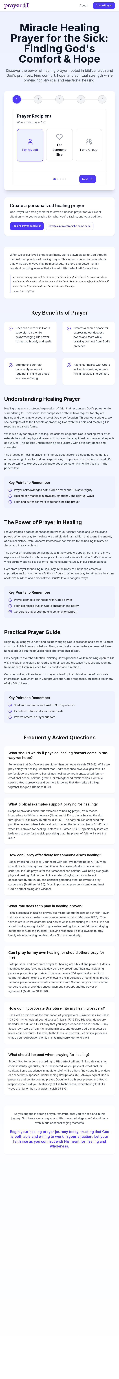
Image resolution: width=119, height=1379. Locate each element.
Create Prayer (104, 5)
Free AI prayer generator (27, 225)
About (83, 5)
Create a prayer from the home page (69, 226)
